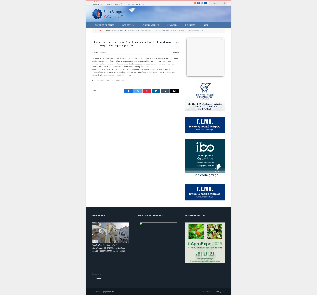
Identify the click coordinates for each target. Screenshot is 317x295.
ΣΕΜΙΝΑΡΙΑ (172, 25)
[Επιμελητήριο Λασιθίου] (108, 14)
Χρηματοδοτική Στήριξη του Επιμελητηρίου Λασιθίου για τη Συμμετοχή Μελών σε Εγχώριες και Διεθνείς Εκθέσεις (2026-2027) (119, 4)
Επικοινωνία (96, 274)
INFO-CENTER (128, 25)
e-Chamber (190, 25)
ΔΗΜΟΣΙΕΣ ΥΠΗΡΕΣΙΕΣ (104, 25)
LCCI (95, 52)
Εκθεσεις (176, 52)
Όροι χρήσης (96, 278)
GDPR (205, 25)
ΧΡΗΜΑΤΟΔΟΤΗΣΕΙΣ (150, 25)
